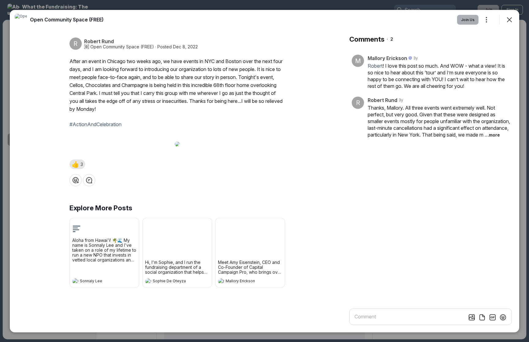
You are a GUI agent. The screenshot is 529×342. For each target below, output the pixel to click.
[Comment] (89, 180)
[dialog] (264, 171)
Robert (375, 65)
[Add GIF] (492, 317)
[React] (75, 180)
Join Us (468, 19)
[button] (77, 164)
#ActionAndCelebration (95, 124)
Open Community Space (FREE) (122, 46)
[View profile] (75, 281)
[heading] (98, 282)
